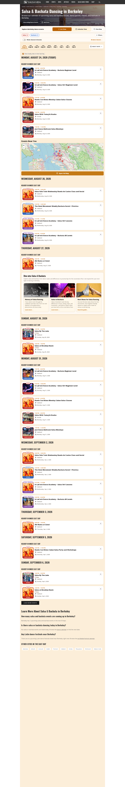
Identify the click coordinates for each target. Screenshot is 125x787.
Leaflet (79, 169)
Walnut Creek (97, 649)
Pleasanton (79, 649)
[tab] (62, 29)
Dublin (48, 649)
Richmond (88, 649)
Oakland (63, 649)
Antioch (33, 649)
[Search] (99, 2)
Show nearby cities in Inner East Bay (34, 54)
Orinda (70, 649)
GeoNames (101, 169)
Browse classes (96, 40)
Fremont (55, 649)
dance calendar (61, 630)
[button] (56, 152)
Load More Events (30, 603)
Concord (40, 649)
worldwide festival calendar (86, 639)
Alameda (25, 649)
